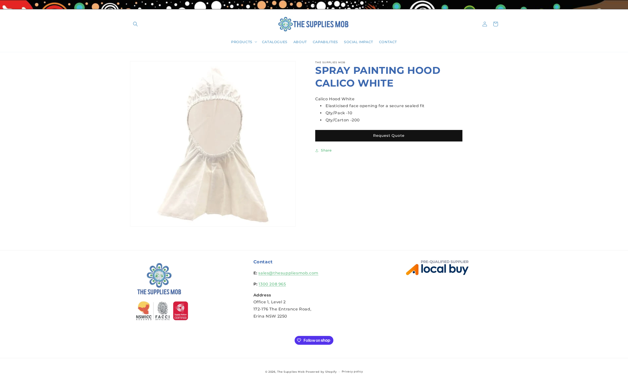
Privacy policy (352, 371)
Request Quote (389, 135)
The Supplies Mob (291, 371)
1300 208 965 (272, 284)
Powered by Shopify (321, 371)
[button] (135, 24)
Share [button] (326, 150)
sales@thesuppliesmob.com (288, 273)
